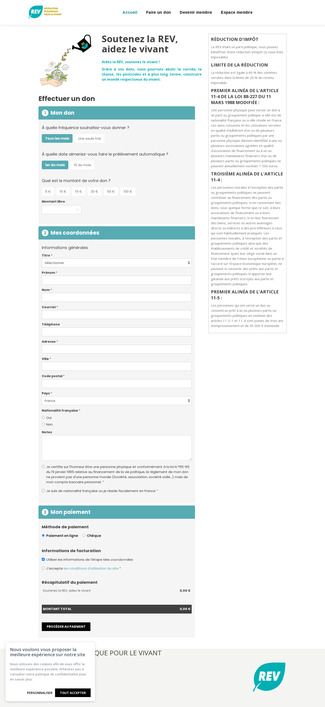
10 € (63, 191)
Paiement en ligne (62, 535)
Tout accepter (73, 693)
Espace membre (236, 12)
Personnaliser (39, 692)
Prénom (49, 273)
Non (49, 424)
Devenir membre (196, 12)
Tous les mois (57, 138)
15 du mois (82, 165)
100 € (128, 191)
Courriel (50, 307)
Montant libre (53, 201)
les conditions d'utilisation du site (91, 568)
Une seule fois (89, 138)
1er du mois (55, 165)
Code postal (53, 376)
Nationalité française (61, 410)
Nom (47, 290)
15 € (78, 191)
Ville (46, 359)
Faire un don (158, 12)
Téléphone (51, 324)
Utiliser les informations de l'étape (89, 559)
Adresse (50, 342)
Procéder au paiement (66, 626)
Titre (47, 255)
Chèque (94, 535)
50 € (111, 191)
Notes (47, 432)
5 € (48, 191)
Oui (49, 417)
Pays (47, 393)
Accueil (129, 12)
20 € (94, 191)
